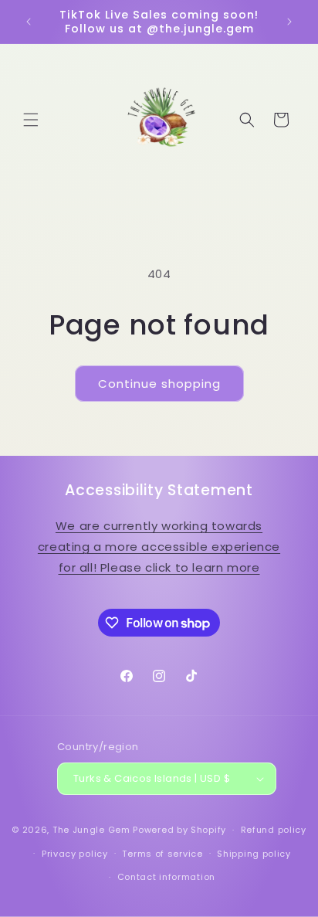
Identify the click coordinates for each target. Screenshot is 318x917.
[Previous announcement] (29, 22)
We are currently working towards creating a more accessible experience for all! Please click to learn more (159, 547)
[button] (31, 120)
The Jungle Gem (91, 830)
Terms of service (162, 853)
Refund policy (273, 830)
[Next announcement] (289, 22)
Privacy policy (75, 853)
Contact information (166, 877)
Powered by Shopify (179, 830)
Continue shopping (159, 383)
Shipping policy (254, 853)
